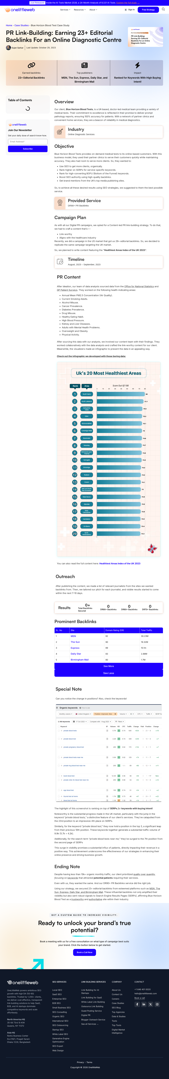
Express (75, 648)
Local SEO (57, 990)
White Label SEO (60, 1034)
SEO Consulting (59, 1012)
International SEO (60, 1021)
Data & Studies (118, 1016)
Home (9, 25)
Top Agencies (118, 1012)
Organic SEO (58, 1016)
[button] (108, 666)
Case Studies (21, 25)
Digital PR (85, 1015)
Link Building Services (93, 982)
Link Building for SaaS (91, 997)
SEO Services (59, 982)
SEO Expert (57, 1046)
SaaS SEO (57, 994)
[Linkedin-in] (144, 1004)
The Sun (75, 642)
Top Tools (116, 1025)
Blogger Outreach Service (93, 1019)
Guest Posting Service (91, 1011)
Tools (114, 1021)
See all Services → (90, 1024)
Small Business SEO (61, 1007)
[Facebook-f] (137, 1004)
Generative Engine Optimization (60, 1040)
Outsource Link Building (92, 1006)
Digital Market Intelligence (118, 1031)
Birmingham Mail (80, 659)
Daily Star (76, 653)
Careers (115, 999)
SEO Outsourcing (60, 1025)
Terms (89, 1062)
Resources (79, 9)
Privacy (80, 1062)
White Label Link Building (93, 1002)
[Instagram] (157, 1004)
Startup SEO (58, 1029)
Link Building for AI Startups (90, 991)
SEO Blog (116, 1007)
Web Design (58, 1050)
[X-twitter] (150, 1004)
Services (64, 9)
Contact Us (117, 994)
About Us (116, 990)
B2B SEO (56, 1003)
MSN (73, 636)
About (92, 9)
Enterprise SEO (59, 999)
